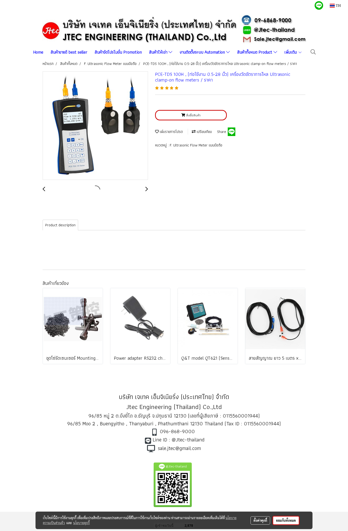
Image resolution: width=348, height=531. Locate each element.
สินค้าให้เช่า (159, 52)
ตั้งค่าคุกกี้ (260, 520)
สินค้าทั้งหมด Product (255, 52)
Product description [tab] (60, 225)
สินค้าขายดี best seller (69, 52)
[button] (313, 51)
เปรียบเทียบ (204, 132)
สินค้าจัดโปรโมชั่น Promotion (118, 52)
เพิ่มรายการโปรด (171, 132)
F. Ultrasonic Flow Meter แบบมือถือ (196, 145)
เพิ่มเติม (291, 52)
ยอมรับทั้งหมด (286, 520)
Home (38, 52)
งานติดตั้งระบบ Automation (203, 52)
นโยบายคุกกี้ (81, 523)
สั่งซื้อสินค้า (193, 115)
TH (338, 6)
